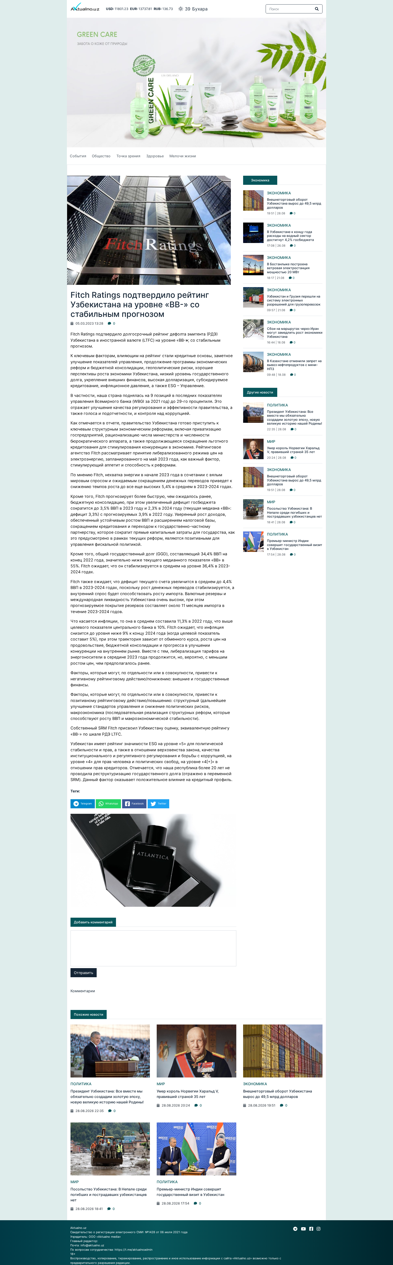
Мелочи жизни (182, 156)
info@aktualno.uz (92, 1245)
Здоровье (155, 156)
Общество (101, 156)
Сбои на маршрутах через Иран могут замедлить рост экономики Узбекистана (294, 332)
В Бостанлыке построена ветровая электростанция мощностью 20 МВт (288, 268)
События (78, 156)
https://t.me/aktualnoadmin (133, 1249)
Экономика (279, 193)
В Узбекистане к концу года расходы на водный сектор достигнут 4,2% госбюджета (290, 236)
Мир (271, 441)
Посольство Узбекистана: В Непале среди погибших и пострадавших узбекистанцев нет (294, 512)
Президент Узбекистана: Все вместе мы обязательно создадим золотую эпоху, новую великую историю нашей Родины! (294, 417)
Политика (277, 405)
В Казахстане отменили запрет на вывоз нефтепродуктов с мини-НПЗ (294, 365)
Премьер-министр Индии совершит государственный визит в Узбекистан (294, 545)
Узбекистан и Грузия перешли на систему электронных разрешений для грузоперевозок (293, 300)
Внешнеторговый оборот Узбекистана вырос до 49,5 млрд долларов (294, 203)
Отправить (83, 972)
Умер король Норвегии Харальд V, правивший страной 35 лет (293, 450)
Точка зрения (128, 156)
